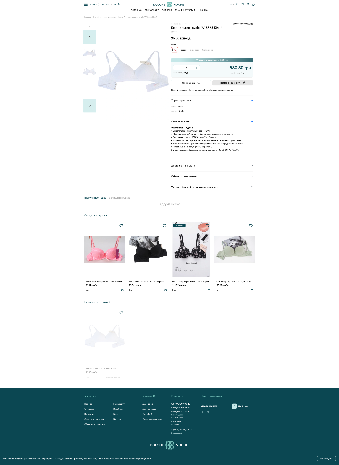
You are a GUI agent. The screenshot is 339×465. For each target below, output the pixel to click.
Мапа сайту (119, 403)
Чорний (183, 50)
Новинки (203, 10)
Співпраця (89, 409)
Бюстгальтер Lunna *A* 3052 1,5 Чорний (146, 281)
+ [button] (197, 68)
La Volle (174, 32)
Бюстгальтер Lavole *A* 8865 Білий (101, 368)
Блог (115, 414)
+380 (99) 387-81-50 (180, 411)
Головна (87, 17)
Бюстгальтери (110, 17)
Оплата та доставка (94, 419)
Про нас (88, 403)
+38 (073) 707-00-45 (180, 403)
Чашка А (121, 17)
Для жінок (136, 10)
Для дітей (167, 10)
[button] (231, 4)
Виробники (118, 409)
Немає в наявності (230, 82)
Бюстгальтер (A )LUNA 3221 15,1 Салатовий (234, 281)
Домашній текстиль (185, 10)
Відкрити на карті (176, 433)
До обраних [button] (188, 82)
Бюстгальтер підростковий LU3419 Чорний (190, 281)
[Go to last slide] (89, 37)
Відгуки (117, 419)
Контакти (88, 414)
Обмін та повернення (94, 424)
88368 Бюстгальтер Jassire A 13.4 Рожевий (104, 281)
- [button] (176, 68)
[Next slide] (89, 105)
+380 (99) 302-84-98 (180, 407)
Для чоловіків (152, 10)
